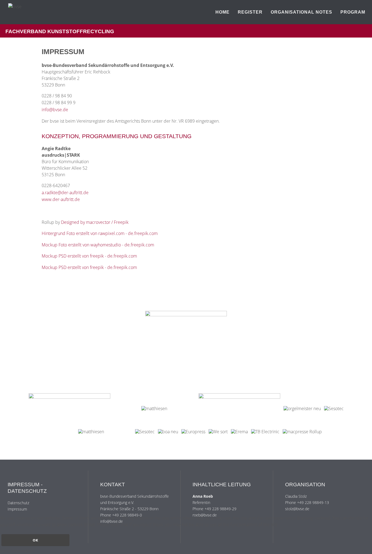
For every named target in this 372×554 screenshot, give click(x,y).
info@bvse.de (55, 110)
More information (17, 551)
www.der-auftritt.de (61, 199)
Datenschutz (18, 502)
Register (250, 12)
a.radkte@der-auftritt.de (65, 193)
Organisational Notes (301, 12)
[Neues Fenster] (186, 351)
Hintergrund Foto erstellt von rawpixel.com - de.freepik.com (100, 233)
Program (352, 12)
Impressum (17, 509)
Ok (35, 540)
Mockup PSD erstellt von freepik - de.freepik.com (89, 256)
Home (222, 12)
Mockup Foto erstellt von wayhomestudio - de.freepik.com (98, 245)
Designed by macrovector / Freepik (95, 222)
